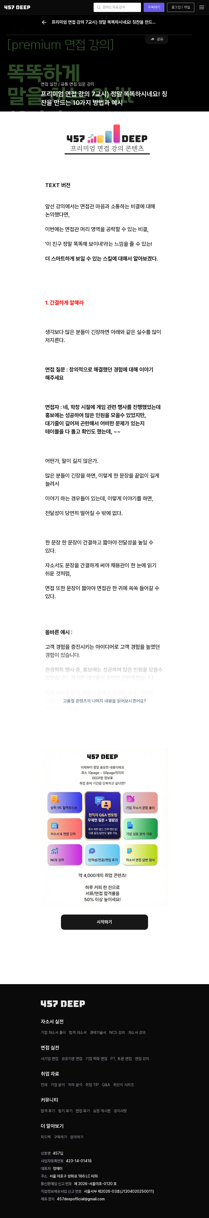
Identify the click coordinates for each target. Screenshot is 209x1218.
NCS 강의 (117, 1032)
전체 (44, 1085)
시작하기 (104, 922)
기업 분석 (58, 1085)
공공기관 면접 (72, 1058)
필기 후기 (65, 1111)
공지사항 (120, 1111)
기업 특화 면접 (96, 1058)
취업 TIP (92, 1085)
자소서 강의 (137, 1032)
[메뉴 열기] (201, 7)
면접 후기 (83, 1111)
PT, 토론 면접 (121, 1058)
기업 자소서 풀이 (53, 1032)
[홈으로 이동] (17, 7)
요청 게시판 (101, 1111)
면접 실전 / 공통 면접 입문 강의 (67, 84)
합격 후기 (48, 1111)
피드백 (46, 1137)
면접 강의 (142, 1058)
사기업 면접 (49, 1058)
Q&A (106, 1085)
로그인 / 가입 (180, 7)
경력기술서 (98, 1032)
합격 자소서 (78, 1032)
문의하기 (76, 1137)
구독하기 (154, 7)
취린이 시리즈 (123, 1085)
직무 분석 (75, 1085)
